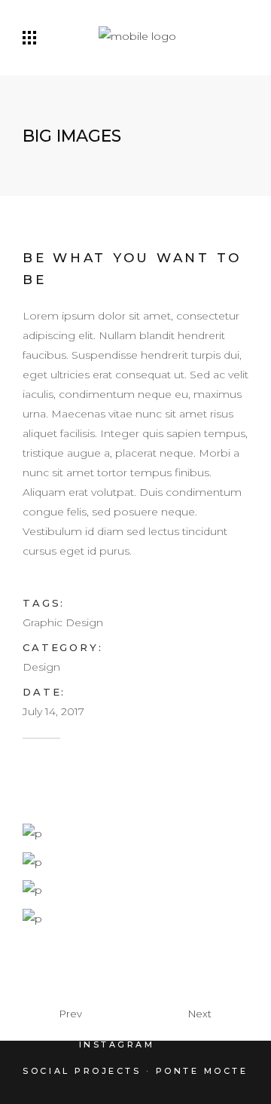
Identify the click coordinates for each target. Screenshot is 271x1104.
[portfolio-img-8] (32, 860)
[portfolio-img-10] (32, 917)
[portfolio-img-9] (32, 889)
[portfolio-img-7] (32, 832)
